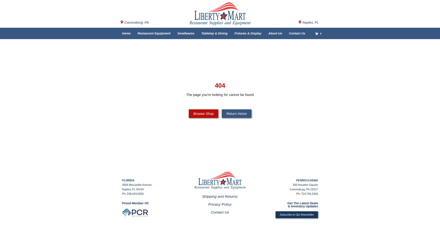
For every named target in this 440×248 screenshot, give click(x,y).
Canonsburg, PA (136, 22)
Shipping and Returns (220, 196)
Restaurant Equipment (154, 33)
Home (126, 33)
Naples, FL (310, 22)
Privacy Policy (220, 204)
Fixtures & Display (247, 33)
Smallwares (185, 33)
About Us (275, 33)
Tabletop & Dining (214, 33)
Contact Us (297, 33)
